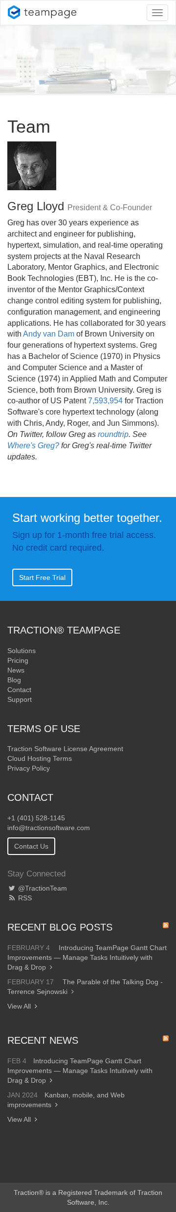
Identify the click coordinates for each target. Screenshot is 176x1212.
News (15, 670)
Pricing (17, 660)
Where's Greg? (33, 445)
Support (19, 699)
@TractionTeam (41, 888)
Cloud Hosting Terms (39, 758)
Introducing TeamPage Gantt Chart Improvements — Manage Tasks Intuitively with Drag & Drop (87, 957)
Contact (19, 690)
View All (19, 1006)
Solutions (21, 651)
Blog (14, 680)
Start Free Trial (42, 577)
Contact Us (31, 846)
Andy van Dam (48, 334)
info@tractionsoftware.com (48, 828)
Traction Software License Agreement (65, 749)
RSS (24, 898)
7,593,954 (105, 401)
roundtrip (113, 434)
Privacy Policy (28, 768)
